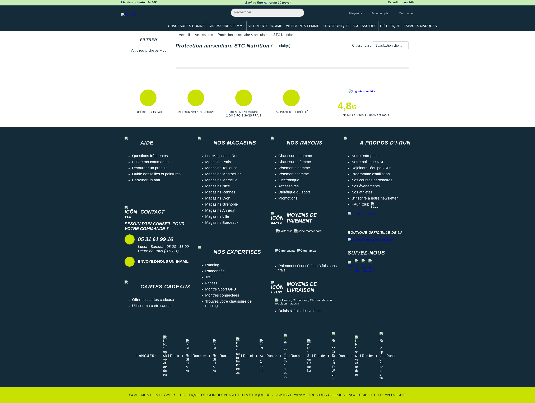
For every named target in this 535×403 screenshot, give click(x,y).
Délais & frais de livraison (299, 311)
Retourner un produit (149, 168)
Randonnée (215, 271)
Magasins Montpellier (223, 174)
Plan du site (393, 395)
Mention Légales (158, 395)
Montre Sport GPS (220, 289)
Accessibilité (363, 395)
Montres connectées (222, 295)
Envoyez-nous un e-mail (163, 261)
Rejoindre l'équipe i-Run (371, 168)
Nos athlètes (362, 192)
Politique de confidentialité (210, 395)
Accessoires (204, 35)
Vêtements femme (293, 174)
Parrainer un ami (146, 180)
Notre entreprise (365, 156)
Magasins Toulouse (221, 168)
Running (212, 265)
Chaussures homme (295, 156)
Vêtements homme (294, 168)
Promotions (287, 198)
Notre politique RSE (368, 162)
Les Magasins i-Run (221, 156)
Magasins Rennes (220, 192)
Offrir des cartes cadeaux (153, 300)
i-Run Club (360, 204)
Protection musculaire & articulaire (243, 35)
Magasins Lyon (217, 198)
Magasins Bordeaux (221, 222)
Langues (146, 356)
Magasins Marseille (221, 180)
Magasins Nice (217, 186)
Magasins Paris (218, 162)
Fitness (211, 283)
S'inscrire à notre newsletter (375, 198)
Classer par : (361, 45)
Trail (208, 277)
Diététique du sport (294, 192)
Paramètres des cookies (318, 395)
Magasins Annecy (220, 210)
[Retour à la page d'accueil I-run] (141, 20)
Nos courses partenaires (372, 180)
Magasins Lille (217, 216)
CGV (133, 395)
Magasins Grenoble (221, 204)
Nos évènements (366, 186)
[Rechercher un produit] (298, 12)
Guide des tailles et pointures (156, 174)
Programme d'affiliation (371, 174)
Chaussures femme (294, 162)
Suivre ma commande (150, 162)
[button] (148, 103)
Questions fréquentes (150, 156)
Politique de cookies (266, 395)
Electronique (288, 180)
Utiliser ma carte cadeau (152, 306)
